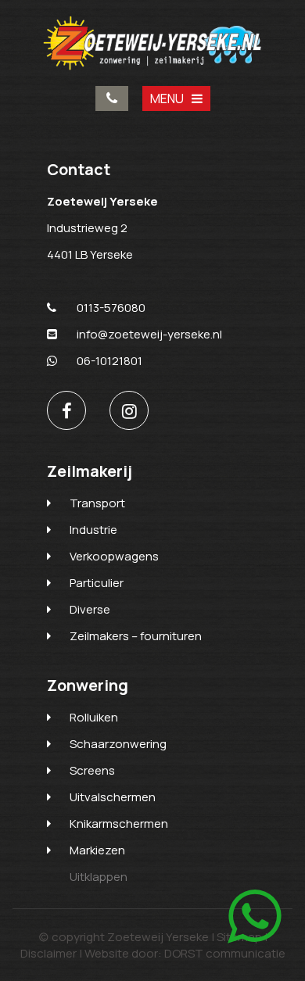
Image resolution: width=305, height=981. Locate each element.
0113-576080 (111, 98)
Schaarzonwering (118, 744)
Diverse (90, 609)
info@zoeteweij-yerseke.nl (149, 334)
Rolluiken (94, 717)
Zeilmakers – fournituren (136, 636)
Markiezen (97, 850)
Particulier (97, 583)
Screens (92, 770)
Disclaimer (48, 953)
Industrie (93, 529)
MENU (167, 98)
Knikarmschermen (119, 823)
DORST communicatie (224, 953)
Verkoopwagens (114, 556)
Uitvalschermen (113, 797)
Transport (97, 503)
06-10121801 (109, 361)
